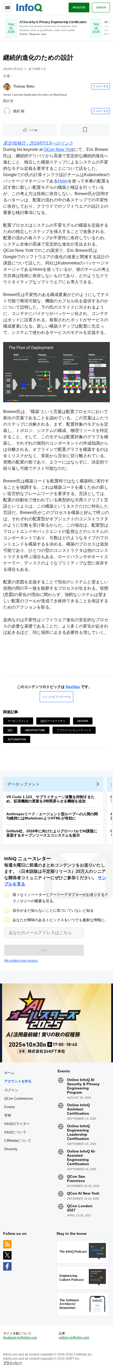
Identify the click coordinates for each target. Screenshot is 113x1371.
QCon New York (59, 149)
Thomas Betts (24, 86)
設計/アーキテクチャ (53, 720)
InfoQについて (15, 1132)
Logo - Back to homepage (29, 7)
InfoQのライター (17, 1124)
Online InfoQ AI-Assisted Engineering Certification (81, 1157)
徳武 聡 (18, 111)
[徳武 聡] (7, 111)
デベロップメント (18, 720)
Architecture (35, 730)
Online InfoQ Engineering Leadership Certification (78, 1132)
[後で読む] (85, 130)
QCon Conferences (18, 1098)
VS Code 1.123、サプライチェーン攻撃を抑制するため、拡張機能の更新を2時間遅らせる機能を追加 (50, 799)
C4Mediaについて (17, 1141)
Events (9, 1107)
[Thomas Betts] (7, 86)
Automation (17, 739)
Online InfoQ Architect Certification (78, 1109)
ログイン (11, 1090)
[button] (44, 950)
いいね (33, 129)
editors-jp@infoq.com (74, 1337)
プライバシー (12, 1363)
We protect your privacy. (21, 960)
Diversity (11, 1149)
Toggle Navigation (7, 7)
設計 (10, 730)
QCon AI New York (83, 1193)
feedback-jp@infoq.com (20, 1337)
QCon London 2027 (80, 1208)
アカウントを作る (18, 1081)
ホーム (9, 1073)
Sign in (101, 7)
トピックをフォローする (56, 696)
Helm (63, 181)
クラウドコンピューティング (74, 730)
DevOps (73, 687)
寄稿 (7, 1115)
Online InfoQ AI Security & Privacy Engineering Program (83, 1086)
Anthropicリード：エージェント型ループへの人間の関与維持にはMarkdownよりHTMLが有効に (52, 816)
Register (79, 7)
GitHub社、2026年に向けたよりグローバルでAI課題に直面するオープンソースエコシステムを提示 (51, 833)
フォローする (101, 86)
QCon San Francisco (76, 1178)
